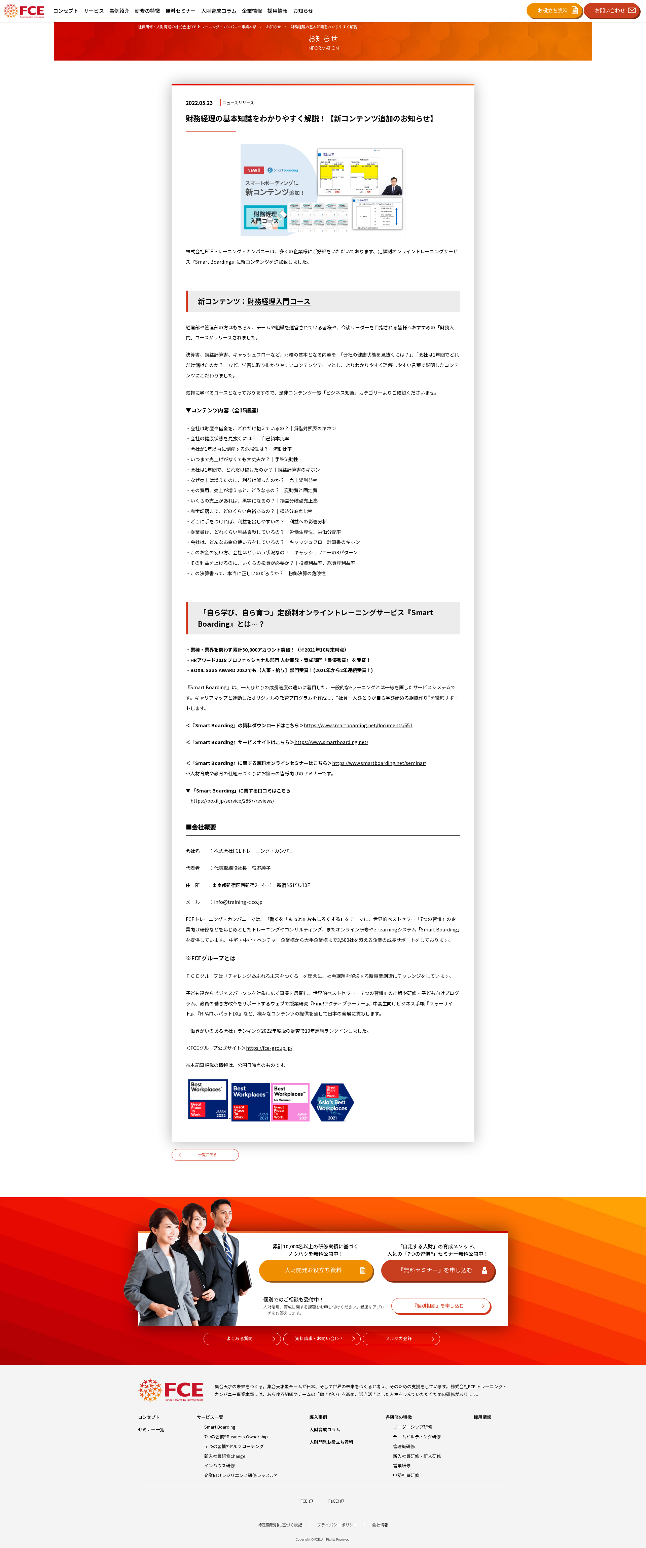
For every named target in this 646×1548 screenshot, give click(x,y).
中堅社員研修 (406, 1475)
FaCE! (333, 1501)
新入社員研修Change (225, 1456)
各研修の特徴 (399, 1417)
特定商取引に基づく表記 (280, 1525)
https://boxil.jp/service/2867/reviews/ (232, 800)
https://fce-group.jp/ (269, 1047)
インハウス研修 (219, 1465)
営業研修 (401, 1465)
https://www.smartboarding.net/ (331, 742)
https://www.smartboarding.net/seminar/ (379, 763)
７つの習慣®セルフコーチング (234, 1446)
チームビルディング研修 (417, 1436)
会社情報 (380, 1525)
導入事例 (318, 1417)
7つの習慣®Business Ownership (236, 1436)
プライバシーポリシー (337, 1525)
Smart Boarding (220, 1427)
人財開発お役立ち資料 (331, 1442)
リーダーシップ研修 (412, 1427)
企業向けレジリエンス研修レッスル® (240, 1475)
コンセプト (149, 1417)
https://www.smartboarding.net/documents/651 (358, 725)
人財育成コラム (325, 1429)
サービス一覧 (210, 1417)
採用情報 (482, 1417)
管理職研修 (404, 1446)
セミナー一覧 (151, 1429)
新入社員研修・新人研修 (417, 1456)
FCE (304, 1501)
